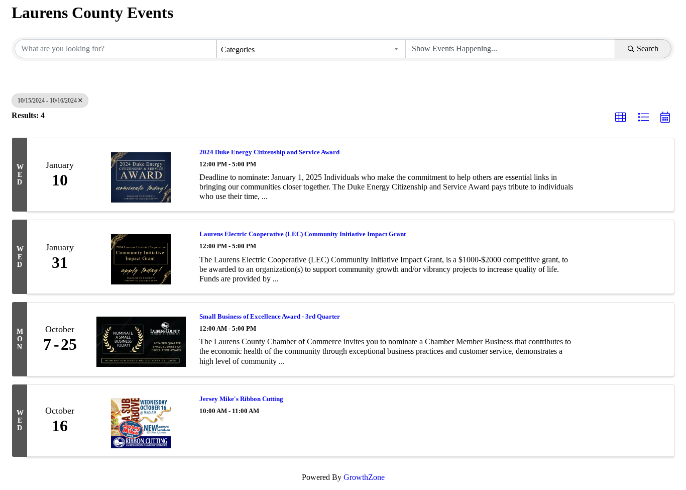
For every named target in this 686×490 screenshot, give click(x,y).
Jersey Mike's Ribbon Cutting (241, 399)
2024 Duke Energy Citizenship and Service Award (269, 152)
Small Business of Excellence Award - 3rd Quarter (269, 316)
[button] (621, 118)
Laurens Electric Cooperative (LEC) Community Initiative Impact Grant (302, 234)
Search (647, 48)
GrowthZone (364, 477)
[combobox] (310, 48)
